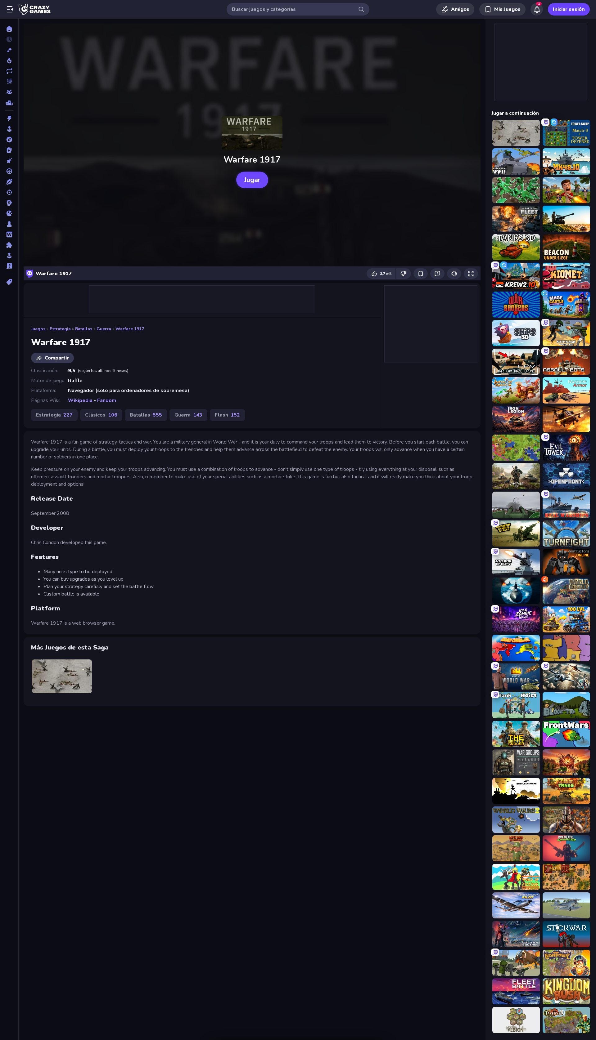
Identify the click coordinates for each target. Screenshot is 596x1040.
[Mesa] (9, 224)
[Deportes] (9, 181)
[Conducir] (9, 171)
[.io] (9, 213)
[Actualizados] (9, 71)
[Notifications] (537, 9)
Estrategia (60, 329)
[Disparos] (9, 192)
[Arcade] (9, 129)
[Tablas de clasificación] (9, 102)
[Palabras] (9, 234)
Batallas (83, 329)
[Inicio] (9, 29)
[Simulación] (9, 255)
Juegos (38, 329)
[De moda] (9, 60)
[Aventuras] (9, 139)
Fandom (106, 400)
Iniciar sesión (569, 9)
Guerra (104, 329)
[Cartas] (9, 150)
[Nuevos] (9, 50)
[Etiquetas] (9, 282)
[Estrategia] (9, 203)
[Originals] (9, 81)
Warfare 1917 (129, 329)
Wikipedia (80, 400)
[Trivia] (9, 266)
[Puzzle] (9, 245)
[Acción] (9, 118)
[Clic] (9, 160)
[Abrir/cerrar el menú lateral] (9, 9)
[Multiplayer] (9, 92)
